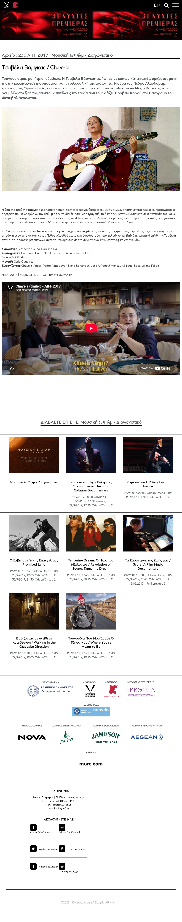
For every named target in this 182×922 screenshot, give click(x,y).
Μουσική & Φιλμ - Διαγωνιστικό (82, 55)
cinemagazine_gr (68, 871)
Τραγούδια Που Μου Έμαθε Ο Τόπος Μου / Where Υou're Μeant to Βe (91, 643)
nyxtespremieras (48, 849)
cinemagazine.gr (48, 867)
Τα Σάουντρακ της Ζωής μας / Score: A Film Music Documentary (148, 565)
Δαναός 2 (102, 501)
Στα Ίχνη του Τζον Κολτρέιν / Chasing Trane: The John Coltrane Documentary (91, 486)
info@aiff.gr (62, 808)
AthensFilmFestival (40, 832)
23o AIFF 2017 (33, 55)
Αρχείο (8, 55)
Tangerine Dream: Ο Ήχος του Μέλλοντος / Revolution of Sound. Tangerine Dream (91, 565)
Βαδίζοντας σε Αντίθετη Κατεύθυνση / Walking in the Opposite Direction (34, 643)
